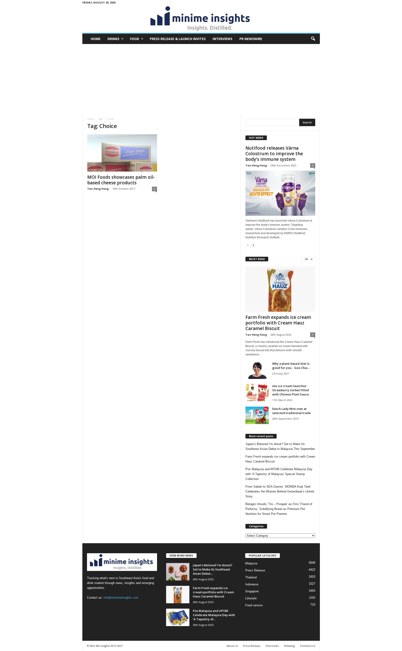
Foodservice (307, 646)
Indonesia (251, 584)
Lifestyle (251, 598)
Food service (254, 605)
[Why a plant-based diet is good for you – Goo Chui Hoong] (257, 370)
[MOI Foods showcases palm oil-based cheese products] (122, 153)
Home (95, 39)
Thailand (251, 577)
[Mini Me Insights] (201, 19)
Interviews (222, 39)
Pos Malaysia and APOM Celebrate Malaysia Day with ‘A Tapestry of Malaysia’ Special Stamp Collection (278, 474)
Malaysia (251, 563)
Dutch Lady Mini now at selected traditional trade (291, 411)
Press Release (255, 570)
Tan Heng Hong (98, 188)
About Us (232, 646)
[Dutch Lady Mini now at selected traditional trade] (257, 415)
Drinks (113, 39)
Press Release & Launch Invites (178, 39)
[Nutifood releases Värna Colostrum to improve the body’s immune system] (280, 193)
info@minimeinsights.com (121, 597)
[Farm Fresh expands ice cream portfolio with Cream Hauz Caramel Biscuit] (280, 289)
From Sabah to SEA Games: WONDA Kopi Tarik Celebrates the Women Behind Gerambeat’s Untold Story (279, 491)
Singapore (252, 591)
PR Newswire (250, 39)
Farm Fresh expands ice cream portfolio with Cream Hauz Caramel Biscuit (278, 322)
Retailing (289, 646)
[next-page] (253, 245)
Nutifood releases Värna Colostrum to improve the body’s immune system (274, 153)
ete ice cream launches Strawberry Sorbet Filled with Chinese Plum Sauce (290, 390)
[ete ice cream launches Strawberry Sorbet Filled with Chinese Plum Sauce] (257, 392)
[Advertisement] (201, 78)
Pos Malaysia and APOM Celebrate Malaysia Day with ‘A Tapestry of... (214, 615)
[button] (313, 39)
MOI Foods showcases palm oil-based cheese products (121, 180)
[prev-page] (247, 245)
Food (134, 39)
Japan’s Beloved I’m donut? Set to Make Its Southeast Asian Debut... (212, 569)
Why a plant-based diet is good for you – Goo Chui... (291, 365)
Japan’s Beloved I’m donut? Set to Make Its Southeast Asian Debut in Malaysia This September (280, 446)
